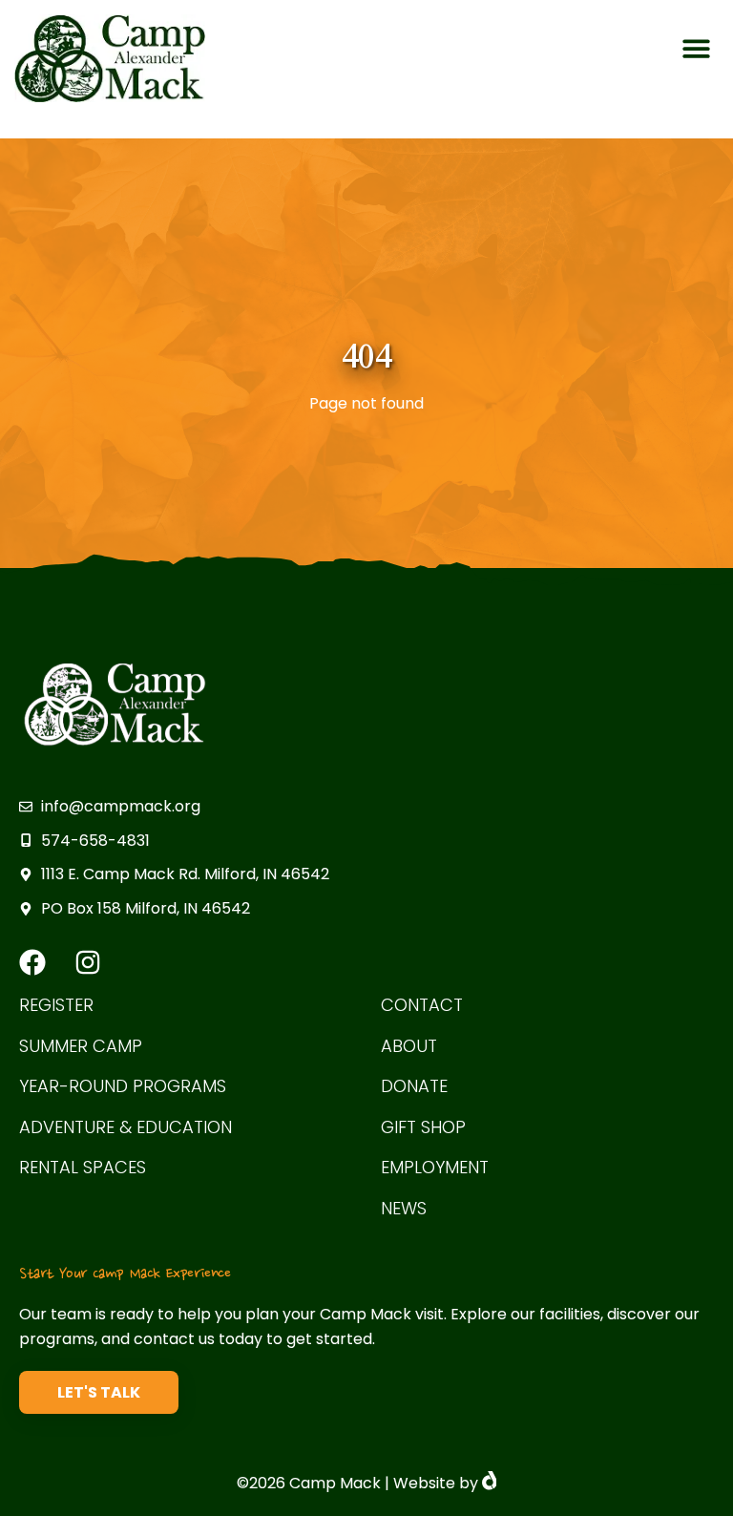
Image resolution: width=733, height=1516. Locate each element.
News (404, 1209)
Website (424, 1483)
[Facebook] (32, 962)
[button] (696, 49)
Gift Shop (423, 1128)
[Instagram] (87, 962)
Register (56, 1006)
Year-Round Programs (122, 1087)
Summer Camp (80, 1047)
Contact (422, 1006)
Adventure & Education (125, 1128)
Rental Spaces (82, 1168)
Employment (435, 1168)
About (409, 1047)
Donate (414, 1087)
